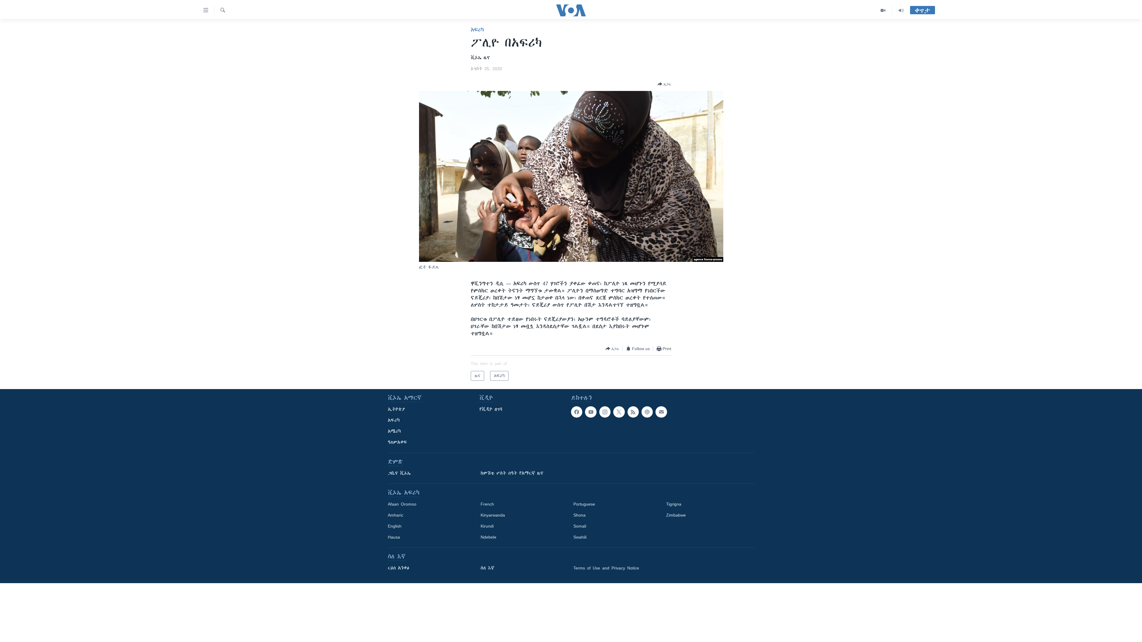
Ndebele (488, 537)
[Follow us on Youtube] (590, 412)
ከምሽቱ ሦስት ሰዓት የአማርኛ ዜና (512, 473)
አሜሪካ (394, 431)
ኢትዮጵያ (396, 409)
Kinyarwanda (493, 515)
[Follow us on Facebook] (576, 412)
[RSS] (633, 412)
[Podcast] (647, 412)
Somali (579, 526)
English (394, 526)
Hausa (394, 537)
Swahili (579, 537)
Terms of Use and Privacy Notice (606, 568)
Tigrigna (673, 504)
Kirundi (487, 526)
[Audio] (901, 10)
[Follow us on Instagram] (605, 412)
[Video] (883, 10)
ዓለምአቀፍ (397, 442)
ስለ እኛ (487, 568)
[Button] (664, 84)
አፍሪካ (477, 30)
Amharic (395, 515)
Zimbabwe (676, 515)
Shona (579, 515)
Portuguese (584, 504)
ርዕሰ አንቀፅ (398, 568)
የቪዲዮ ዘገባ (490, 409)
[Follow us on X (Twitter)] (619, 412)
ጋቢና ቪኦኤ (399, 473)
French (487, 504)
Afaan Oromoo (402, 504)
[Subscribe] (661, 412)
